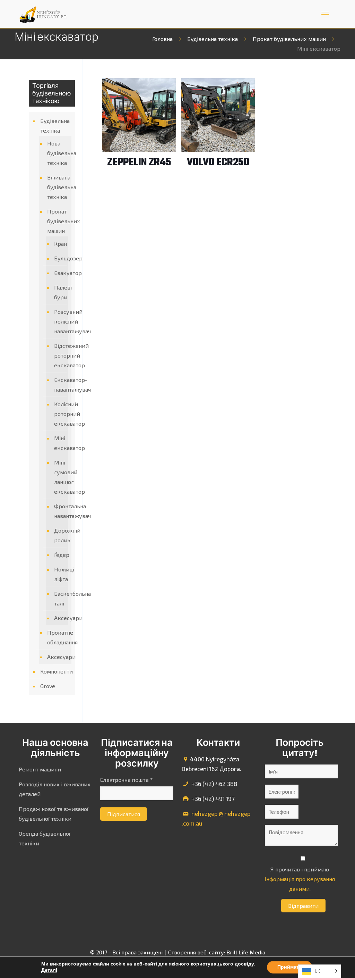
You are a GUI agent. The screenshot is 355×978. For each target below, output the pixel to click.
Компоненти (55, 671)
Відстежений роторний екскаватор (59, 355)
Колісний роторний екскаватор (59, 414)
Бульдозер (59, 258)
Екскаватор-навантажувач (59, 384)
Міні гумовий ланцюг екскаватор (59, 477)
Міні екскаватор (59, 443)
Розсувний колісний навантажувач (59, 321)
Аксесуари (59, 618)
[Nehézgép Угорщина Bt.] (44, 14)
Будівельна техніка (212, 38)
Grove (47, 686)
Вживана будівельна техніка (57, 187)
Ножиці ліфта (59, 574)
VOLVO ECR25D (218, 162)
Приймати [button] (289, 967)
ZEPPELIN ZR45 (139, 162)
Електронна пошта (126, 779)
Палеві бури (59, 292)
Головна (162, 38)
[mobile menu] (325, 14)
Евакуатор (59, 272)
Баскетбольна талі (59, 598)
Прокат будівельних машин (289, 38)
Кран (59, 243)
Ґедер (59, 554)
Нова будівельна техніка (57, 153)
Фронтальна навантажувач (59, 511)
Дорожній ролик (59, 535)
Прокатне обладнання (57, 637)
